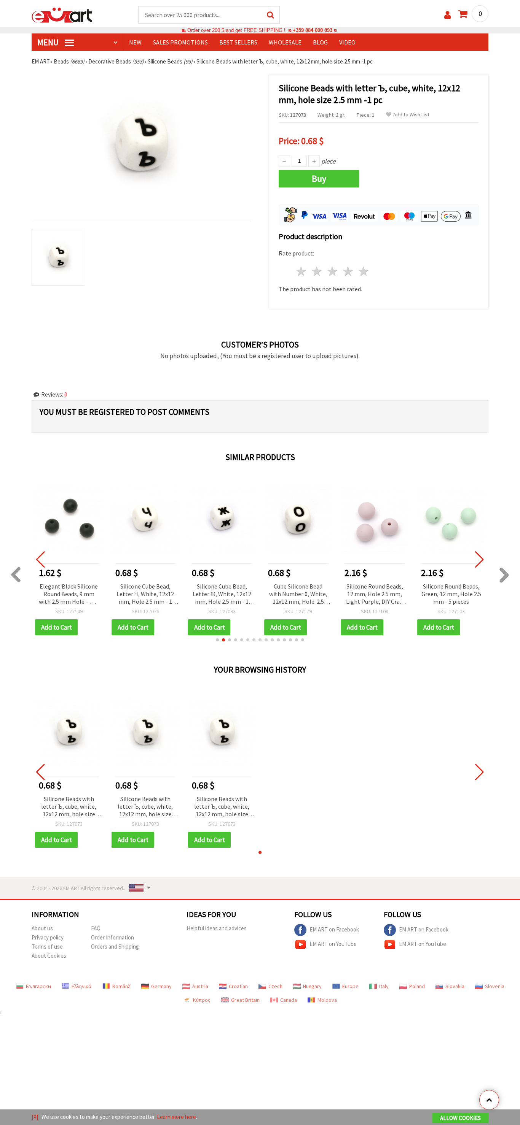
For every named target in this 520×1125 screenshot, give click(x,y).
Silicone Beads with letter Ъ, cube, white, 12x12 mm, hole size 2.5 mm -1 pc (68, 807)
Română (121, 986)
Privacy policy (48, 937)
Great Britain (245, 999)
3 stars (333, 271)
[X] (35, 1116)
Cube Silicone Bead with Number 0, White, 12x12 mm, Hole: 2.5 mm (262, 594)
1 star (301, 271)
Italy (384, 986)
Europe (350, 986)
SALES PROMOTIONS (180, 42)
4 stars (348, 271)
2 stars (317, 271)
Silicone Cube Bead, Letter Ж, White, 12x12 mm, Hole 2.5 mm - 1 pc (185, 594)
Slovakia (454, 986)
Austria (200, 986)
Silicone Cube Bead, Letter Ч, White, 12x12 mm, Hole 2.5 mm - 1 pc (109, 594)
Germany (161, 986)
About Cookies (49, 955)
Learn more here (176, 1116)
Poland (417, 986)
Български (38, 986)
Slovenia (494, 986)
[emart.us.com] (62, 14)
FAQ (95, 928)
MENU (48, 42)
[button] (217, 639)
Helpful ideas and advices (217, 928)
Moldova (327, 999)
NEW (135, 42)
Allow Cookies (460, 1118)
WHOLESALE (285, 42)
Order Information (112, 937)
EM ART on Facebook (334, 929)
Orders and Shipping (115, 946)
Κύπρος (202, 999)
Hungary (312, 986)
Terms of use (47, 946)
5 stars (364, 271)
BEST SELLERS (238, 42)
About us (42, 928)
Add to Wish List (411, 114)
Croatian (238, 986)
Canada (288, 999)
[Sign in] (447, 15)
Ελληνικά (82, 986)
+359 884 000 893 (312, 30)
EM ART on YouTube (333, 943)
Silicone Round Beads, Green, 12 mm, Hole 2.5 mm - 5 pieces (415, 593)
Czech (275, 986)
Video (347, 42)
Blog (320, 42)
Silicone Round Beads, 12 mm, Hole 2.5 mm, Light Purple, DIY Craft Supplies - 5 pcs (339, 594)
